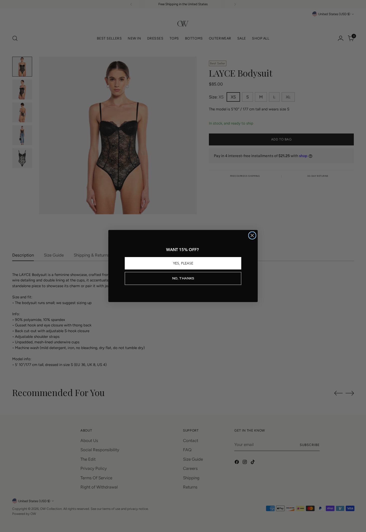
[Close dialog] (252, 235)
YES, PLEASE (183, 263)
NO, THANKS (183, 278)
